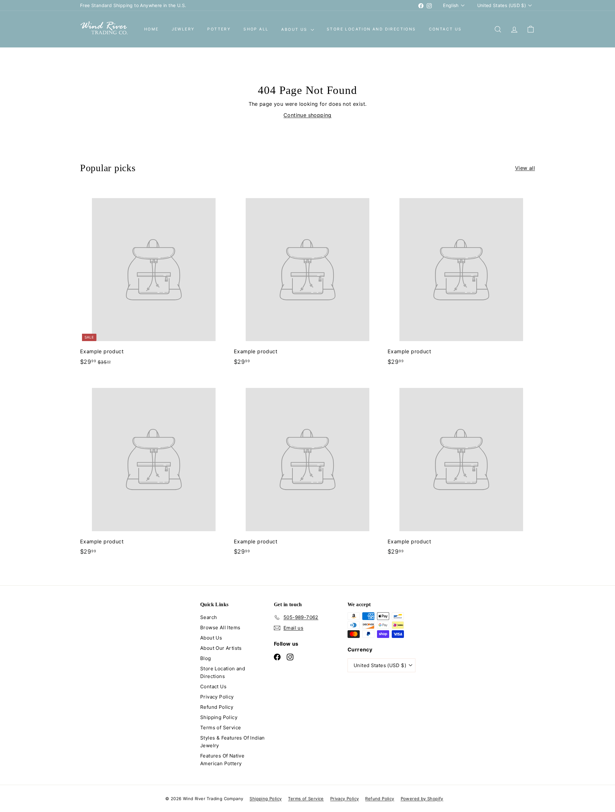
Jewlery (183, 29)
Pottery (219, 29)
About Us (295, 29)
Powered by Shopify (422, 798)
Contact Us (445, 29)
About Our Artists (221, 648)
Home (151, 29)
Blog (205, 658)
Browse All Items (220, 627)
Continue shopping (307, 115)
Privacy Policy (217, 697)
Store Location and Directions (371, 29)
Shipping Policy (218, 717)
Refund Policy (216, 707)
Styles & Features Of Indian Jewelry (232, 742)
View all (525, 168)
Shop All (255, 29)
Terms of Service (220, 727)
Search (208, 617)
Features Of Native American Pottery (222, 759)
